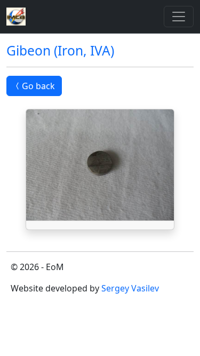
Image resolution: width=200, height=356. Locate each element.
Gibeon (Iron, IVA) (60, 50)
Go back (38, 86)
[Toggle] (179, 16)
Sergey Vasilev (130, 288)
